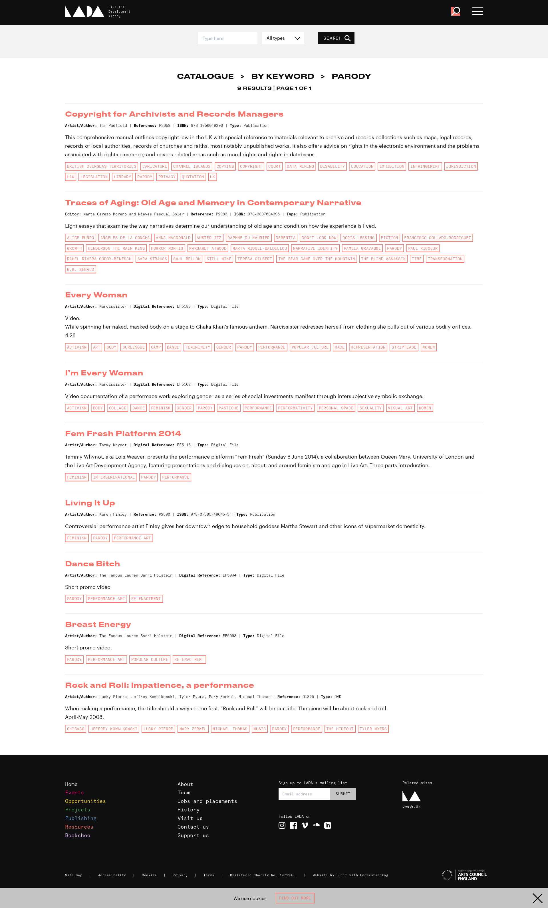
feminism (161, 408)
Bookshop (77, 835)
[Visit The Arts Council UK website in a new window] (445, 875)
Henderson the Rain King (116, 248)
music (259, 729)
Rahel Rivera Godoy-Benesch (99, 259)
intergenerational (114, 477)
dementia (285, 237)
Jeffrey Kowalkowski (114, 729)
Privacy (180, 875)
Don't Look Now (319, 237)
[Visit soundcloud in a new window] (316, 825)
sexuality (371, 408)
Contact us (193, 826)
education (362, 166)
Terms (209, 875)
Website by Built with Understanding (350, 875)
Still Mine (219, 259)
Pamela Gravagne (362, 248)
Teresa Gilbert (254, 259)
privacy (167, 177)
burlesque (133, 347)
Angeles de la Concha (125, 237)
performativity (295, 408)
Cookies (149, 875)
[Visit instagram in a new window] (282, 825)
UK (212, 177)
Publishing (80, 818)
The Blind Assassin (383, 259)
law (70, 177)
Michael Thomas (230, 729)
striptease (404, 347)
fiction (389, 237)
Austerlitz (209, 237)
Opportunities (85, 801)
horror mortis (167, 248)
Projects (77, 809)
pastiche (228, 408)
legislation (94, 177)
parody (144, 177)
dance (173, 347)
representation (368, 347)
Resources (79, 826)
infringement (425, 166)
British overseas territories (101, 166)
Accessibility (112, 875)
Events (74, 792)
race (340, 347)
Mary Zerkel (193, 729)
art (96, 347)
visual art (400, 408)
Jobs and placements (207, 801)
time (417, 259)
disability (332, 166)
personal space (336, 408)
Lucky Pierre (158, 729)
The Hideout (339, 729)
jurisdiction (461, 166)
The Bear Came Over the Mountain (316, 259)
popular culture (310, 347)
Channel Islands (191, 166)
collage (117, 408)
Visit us (190, 818)
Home (71, 784)
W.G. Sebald (80, 269)
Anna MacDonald (173, 237)
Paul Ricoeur (423, 248)
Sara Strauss (152, 259)
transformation (445, 259)
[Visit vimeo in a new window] (304, 825)
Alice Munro (80, 237)
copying (225, 166)
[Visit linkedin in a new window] (327, 825)
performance (271, 347)
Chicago (75, 729)
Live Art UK (411, 806)
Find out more (295, 898)
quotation (193, 177)
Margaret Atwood (207, 248)
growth (74, 248)
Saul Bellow (186, 259)
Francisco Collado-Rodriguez (437, 237)
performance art (132, 538)
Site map (73, 875)
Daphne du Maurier (248, 237)
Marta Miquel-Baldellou (260, 248)
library (122, 177)
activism (77, 347)
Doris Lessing (358, 237)
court (274, 166)
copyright (251, 166)
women (428, 347)
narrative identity (315, 248)
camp (156, 347)
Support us (193, 835)
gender (223, 347)
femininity (198, 347)
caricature (154, 166)
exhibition (392, 166)
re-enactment (146, 598)
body (111, 347)
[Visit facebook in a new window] (293, 825)
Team (184, 792)
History (189, 809)
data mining (300, 166)
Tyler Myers (373, 729)
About (185, 784)
